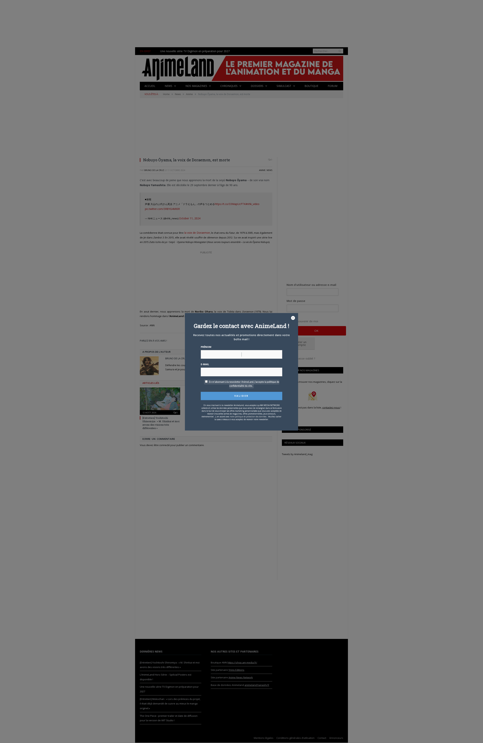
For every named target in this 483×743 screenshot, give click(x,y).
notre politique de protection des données (248, 416)
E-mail (205, 364)
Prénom (206, 347)
